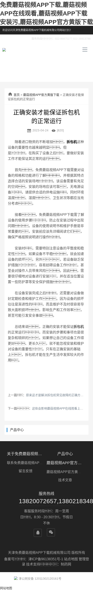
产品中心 (65, 454)
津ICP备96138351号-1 (46, 559)
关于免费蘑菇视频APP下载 (25, 454)
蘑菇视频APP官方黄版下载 (41, 95)
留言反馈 (25, 471)
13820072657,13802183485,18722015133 (46, 501)
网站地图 (6, 588)
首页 (17, 95)
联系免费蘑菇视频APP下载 (28, 463)
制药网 (66, 564)
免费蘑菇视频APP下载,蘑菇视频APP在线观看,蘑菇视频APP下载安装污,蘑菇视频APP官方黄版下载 (46, 13)
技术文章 (65, 480)
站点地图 (71, 559)
